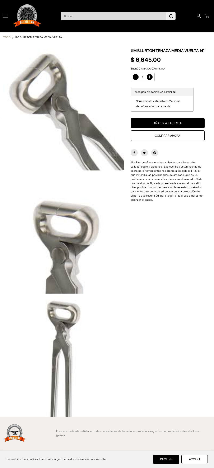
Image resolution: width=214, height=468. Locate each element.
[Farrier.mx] (27, 16)
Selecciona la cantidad (148, 68)
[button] (5, 16)
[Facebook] (134, 152)
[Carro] (207, 16)
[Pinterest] (154, 152)
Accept (194, 459)
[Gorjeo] (144, 152)
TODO (6, 37)
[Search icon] (171, 16)
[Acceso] (199, 16)
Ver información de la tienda (153, 106)
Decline (166, 459)
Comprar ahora (167, 135)
